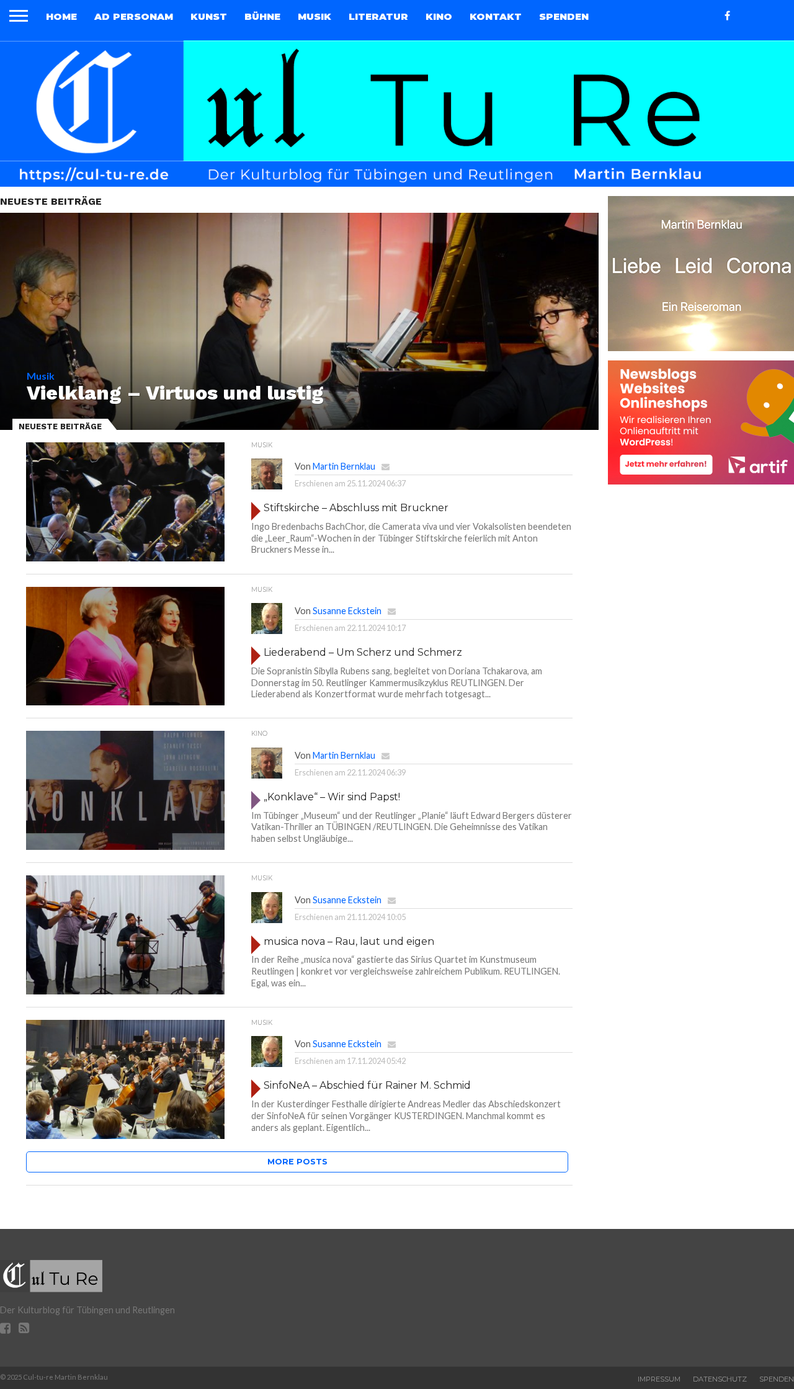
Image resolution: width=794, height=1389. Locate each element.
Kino (439, 16)
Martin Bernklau (344, 466)
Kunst (208, 16)
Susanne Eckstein (347, 610)
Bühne (262, 16)
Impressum (659, 1379)
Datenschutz (720, 1379)
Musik (314, 16)
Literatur (378, 16)
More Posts (297, 1161)
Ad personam (133, 16)
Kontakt (496, 16)
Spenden (564, 16)
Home (61, 16)
